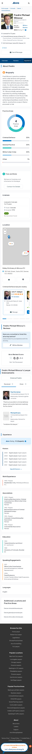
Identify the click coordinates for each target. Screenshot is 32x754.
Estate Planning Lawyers (16, 702)
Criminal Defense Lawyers (16, 696)
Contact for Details (13, 186)
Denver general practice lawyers (13, 612)
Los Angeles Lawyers (16, 659)
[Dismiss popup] (30, 746)
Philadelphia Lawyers (16, 671)
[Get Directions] (23, 279)
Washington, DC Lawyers (16, 668)
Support (16, 729)
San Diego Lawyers (16, 680)
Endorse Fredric (16, 378)
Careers (16, 726)
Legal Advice (16, 637)
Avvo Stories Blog (16, 643)
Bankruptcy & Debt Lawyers (16, 690)
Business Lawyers (16, 693)
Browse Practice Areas (16, 640)
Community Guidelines (15, 740)
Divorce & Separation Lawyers (16, 708)
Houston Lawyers (16, 665)
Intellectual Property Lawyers (16, 711)
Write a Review (25, 26)
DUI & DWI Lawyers (16, 699)
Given (23, 384)
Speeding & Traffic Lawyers (16, 714)
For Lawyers (16, 646)
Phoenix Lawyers (16, 674)
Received (8, 384)
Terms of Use (5, 738)
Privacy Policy (15, 738)
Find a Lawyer (16, 631)
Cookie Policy (25, 738)
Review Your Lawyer (16, 634)
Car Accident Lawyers (16, 705)
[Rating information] (25, 30)
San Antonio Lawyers (16, 677)
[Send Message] (9, 279)
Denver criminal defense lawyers (13, 608)
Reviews (16, 60)
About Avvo (16, 723)
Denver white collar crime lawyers (13, 617)
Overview (5, 60)
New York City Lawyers (16, 656)
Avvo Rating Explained (16, 732)
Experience (27, 60)
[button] (9, 237)
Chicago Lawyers (16, 662)
